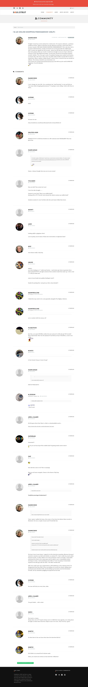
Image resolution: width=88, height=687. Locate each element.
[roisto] (20, 353)
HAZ (29, 456)
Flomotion (32, 328)
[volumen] (20, 184)
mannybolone (33, 293)
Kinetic (31, 631)
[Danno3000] (20, 40)
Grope (30, 262)
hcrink (31, 97)
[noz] (20, 249)
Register (25, 663)
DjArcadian (32, 150)
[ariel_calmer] (20, 420)
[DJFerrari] (20, 439)
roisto (30, 351)
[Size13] (20, 615)
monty (30, 210)
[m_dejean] (20, 397)
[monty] (20, 212)
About (72, 12)
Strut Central (71, 37)
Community (49, 12)
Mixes (56, 12)
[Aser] (20, 227)
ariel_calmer (33, 417)
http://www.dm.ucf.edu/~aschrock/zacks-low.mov (41, 426)
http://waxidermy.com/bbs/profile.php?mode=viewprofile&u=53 (44, 122)
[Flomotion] (20, 330)
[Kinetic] (20, 634)
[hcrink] (20, 100)
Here (53, 4)
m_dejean (31, 395)
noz (29, 246)
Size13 (30, 612)
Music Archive (64, 12)
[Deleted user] (20, 135)
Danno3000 (32, 38)
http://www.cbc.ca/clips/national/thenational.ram (41, 61)
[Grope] (20, 265)
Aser (30, 224)
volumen (31, 181)
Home (42, 12)
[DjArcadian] (20, 153)
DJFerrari (32, 436)
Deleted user (33, 132)
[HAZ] (20, 459)
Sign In (72, 8)
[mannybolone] (20, 295)
